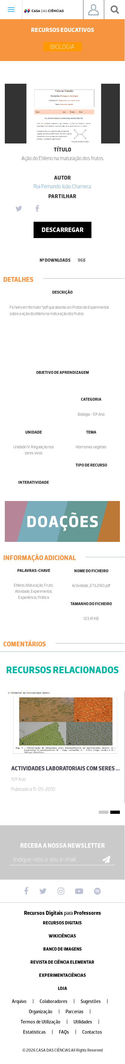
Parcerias (78, 1011)
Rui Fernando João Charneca (62, 186)
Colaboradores (57, 1001)
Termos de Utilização (44, 1022)
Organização (44, 1011)
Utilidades (86, 1022)
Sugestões (94, 1001)
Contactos (92, 1032)
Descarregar (62, 230)
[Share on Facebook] (37, 209)
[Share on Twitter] (18, 209)
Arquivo (23, 1001)
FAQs (67, 1032)
